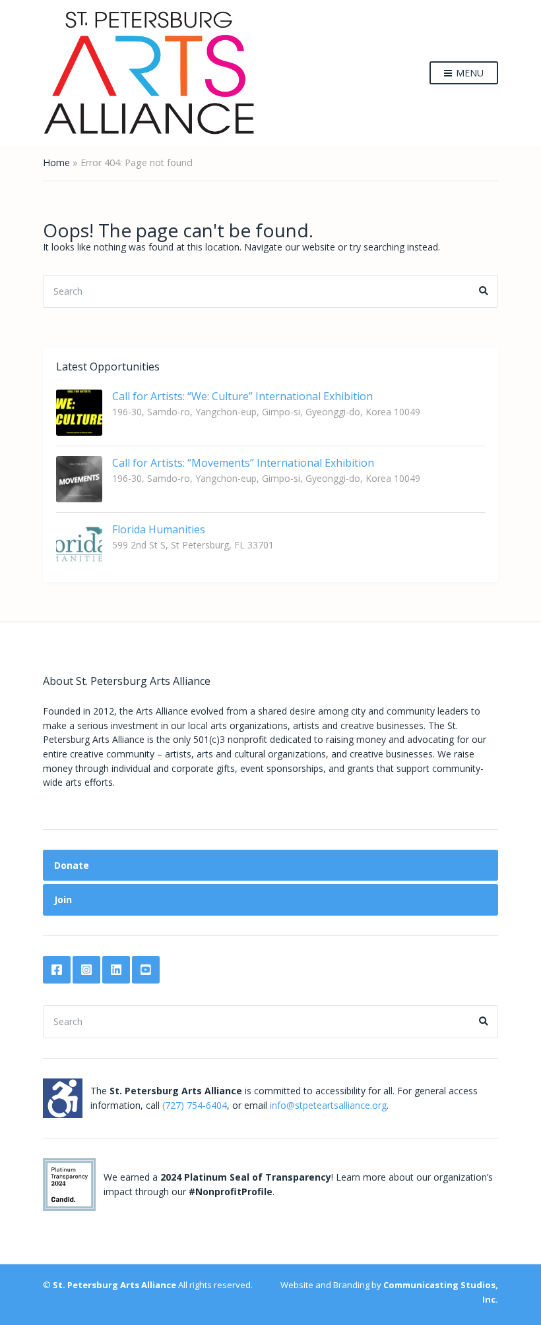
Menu (468, 73)
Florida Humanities (158, 529)
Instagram (86, 970)
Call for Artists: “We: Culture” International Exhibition (242, 396)
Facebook (57, 970)
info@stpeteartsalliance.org (328, 1105)
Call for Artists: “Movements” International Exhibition (243, 463)
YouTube (146, 970)
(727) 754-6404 (194, 1105)
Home (56, 162)
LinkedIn (116, 970)
